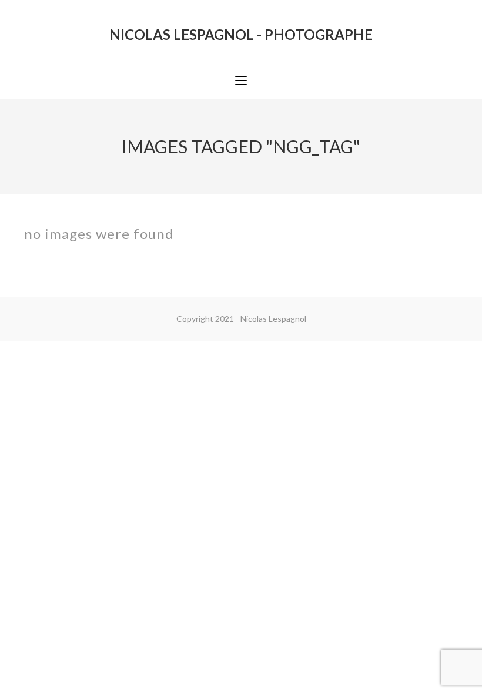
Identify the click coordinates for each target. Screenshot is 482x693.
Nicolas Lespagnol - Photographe (241, 34)
